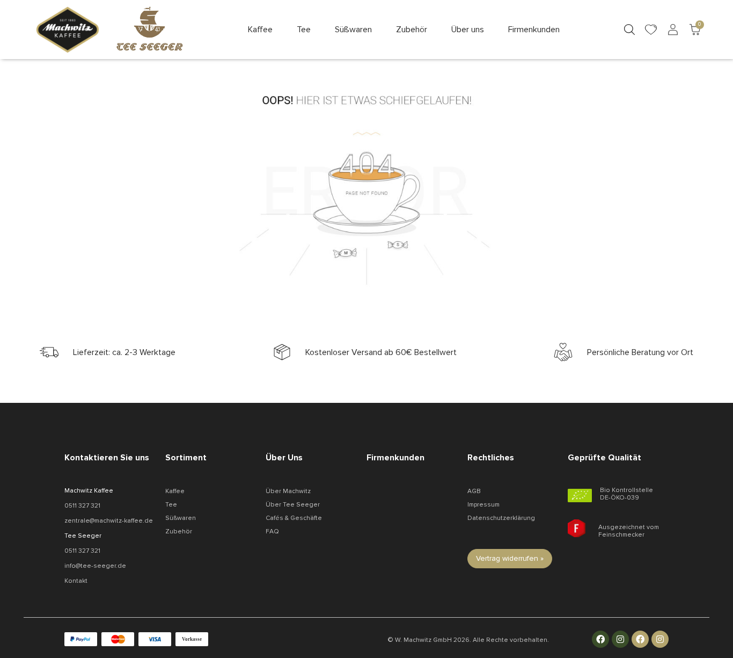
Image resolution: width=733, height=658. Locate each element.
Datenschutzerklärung (501, 518)
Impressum (483, 505)
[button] (260, 29)
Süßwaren (180, 518)
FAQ (272, 531)
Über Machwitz (288, 491)
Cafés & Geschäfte (294, 518)
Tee (171, 505)
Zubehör (178, 531)
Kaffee (175, 491)
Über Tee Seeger (293, 505)
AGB (474, 491)
